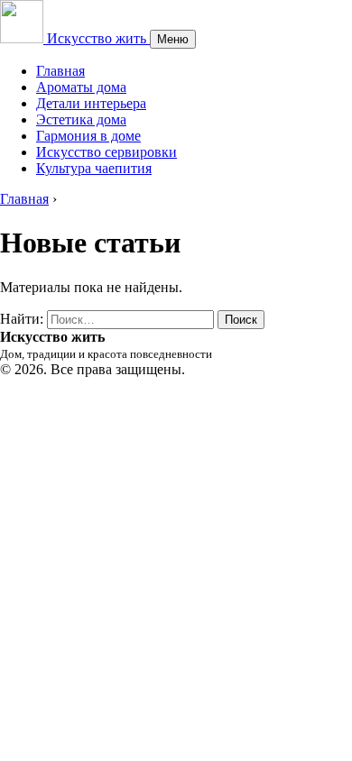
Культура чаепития (94, 168)
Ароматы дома (81, 87)
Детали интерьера (91, 103)
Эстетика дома (81, 119)
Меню (173, 39)
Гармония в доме (88, 135)
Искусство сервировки (106, 152)
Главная (60, 70)
